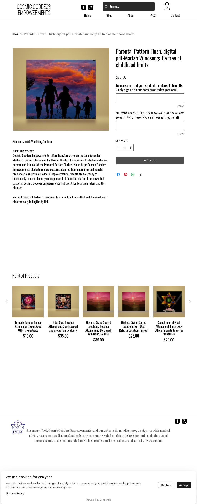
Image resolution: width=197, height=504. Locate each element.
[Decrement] (118, 147)
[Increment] (131, 147)
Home (17, 34)
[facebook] (83, 7)
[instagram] (90, 7)
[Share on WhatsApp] (133, 174)
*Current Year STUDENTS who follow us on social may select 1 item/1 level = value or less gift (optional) (150, 115)
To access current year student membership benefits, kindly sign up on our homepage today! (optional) (149, 87)
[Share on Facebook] (118, 174)
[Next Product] (190, 301)
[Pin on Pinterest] (125, 174)
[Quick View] (28, 301)
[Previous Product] (6, 301)
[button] (167, 6)
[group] (98, 314)
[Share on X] (140, 174)
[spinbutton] (125, 147)
